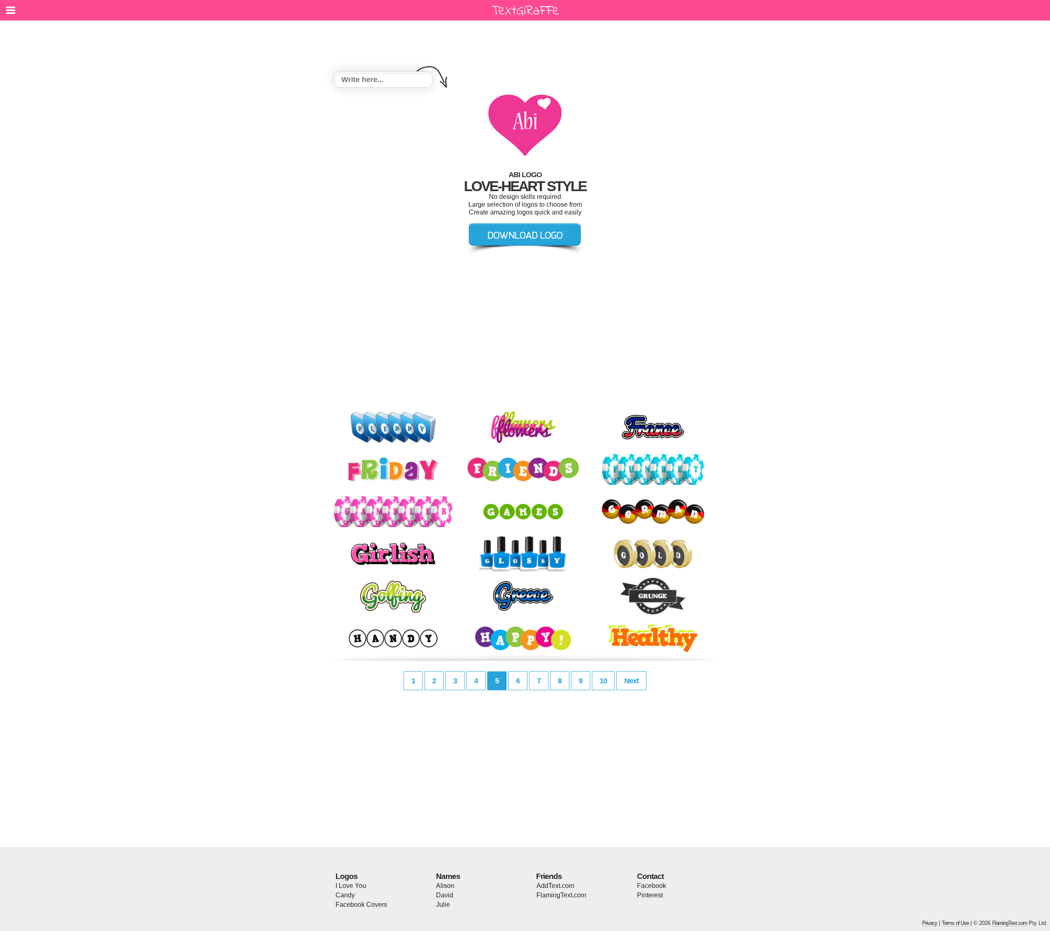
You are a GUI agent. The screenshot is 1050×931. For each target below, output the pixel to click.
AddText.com (555, 885)
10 (603, 681)
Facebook (651, 885)
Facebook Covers (361, 904)
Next (631, 681)
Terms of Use (955, 923)
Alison (445, 885)
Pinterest (650, 895)
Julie (443, 904)
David (444, 895)
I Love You (351, 885)
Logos (347, 876)
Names (448, 876)
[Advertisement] (527, 41)
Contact (650, 876)
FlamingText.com (561, 895)
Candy (345, 895)
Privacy (929, 923)
